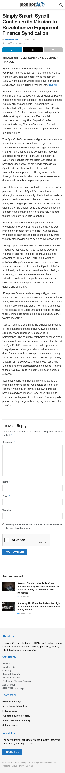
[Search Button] (61, 4)
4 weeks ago (25, 597)
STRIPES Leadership (13, 688)
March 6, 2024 (30, 39)
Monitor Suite (9, 666)
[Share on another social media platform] (53, 49)
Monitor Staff (11, 39)
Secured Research (11, 673)
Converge (7, 670)
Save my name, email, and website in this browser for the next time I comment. (34, 526)
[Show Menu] (3, 4)
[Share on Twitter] (33, 49)
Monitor (6, 663)
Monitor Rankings (12, 701)
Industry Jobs (9, 710)
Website (6, 510)
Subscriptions (10, 725)
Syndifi (53, 85)
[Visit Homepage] (32, 5)
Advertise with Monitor (14, 706)
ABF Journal (8, 684)
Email (6, 496)
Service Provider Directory (16, 720)
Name (6, 481)
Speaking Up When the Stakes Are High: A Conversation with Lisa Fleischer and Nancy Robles (39, 606)
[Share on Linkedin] (12, 49)
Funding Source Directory (16, 715)
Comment (8, 441)
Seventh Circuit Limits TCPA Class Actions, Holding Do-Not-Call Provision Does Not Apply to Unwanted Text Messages (38, 588)
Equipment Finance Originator (17, 681)
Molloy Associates (11, 677)
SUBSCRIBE (12, 751)
